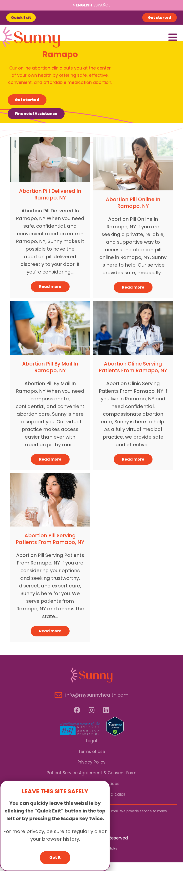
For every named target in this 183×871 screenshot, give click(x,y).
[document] (91, 435)
